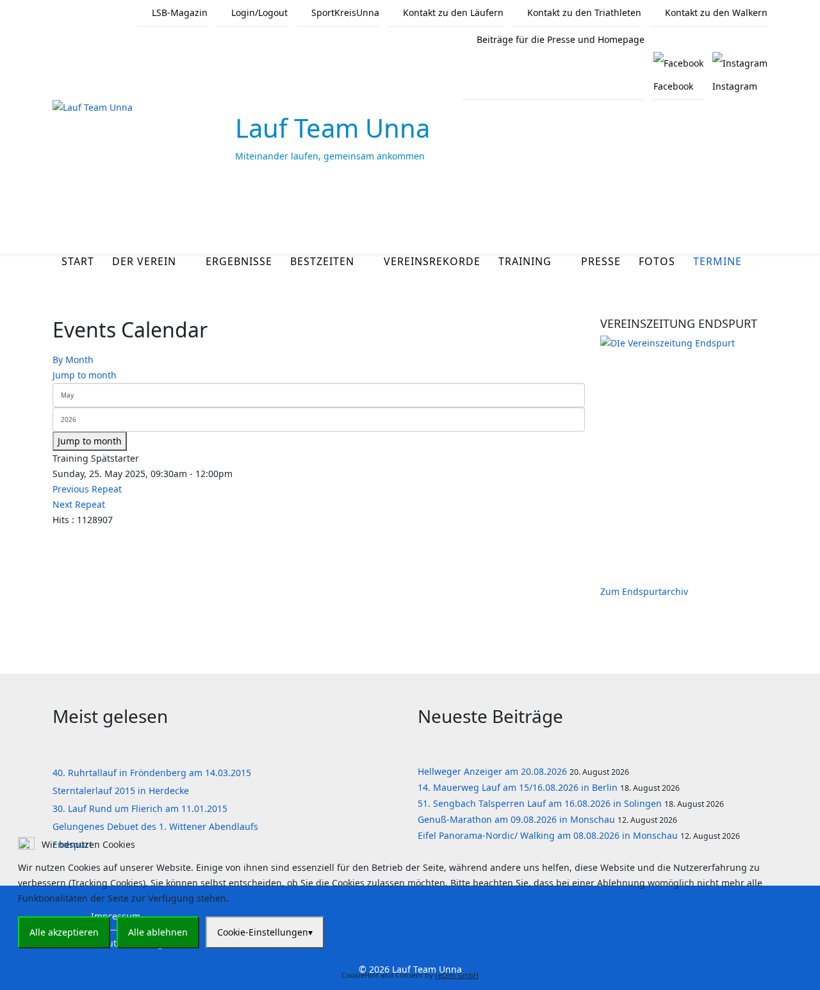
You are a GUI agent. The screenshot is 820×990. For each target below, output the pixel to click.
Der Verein (144, 261)
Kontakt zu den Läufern (452, 12)
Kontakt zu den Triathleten (583, 12)
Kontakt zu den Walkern (714, 12)
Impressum (410, 958)
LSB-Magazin (178, 12)
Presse (601, 261)
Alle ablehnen (158, 932)
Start (78, 261)
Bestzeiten (322, 261)
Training (525, 261)
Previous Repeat (87, 489)
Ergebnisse (239, 261)
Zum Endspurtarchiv (644, 591)
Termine (717, 261)
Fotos (657, 261)
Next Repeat (79, 504)
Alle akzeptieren (64, 932)
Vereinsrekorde (432, 261)
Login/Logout (258, 12)
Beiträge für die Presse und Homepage (559, 39)
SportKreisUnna (344, 12)
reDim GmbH (457, 975)
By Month (73, 359)
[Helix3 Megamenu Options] (762, 217)
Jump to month (85, 375)
